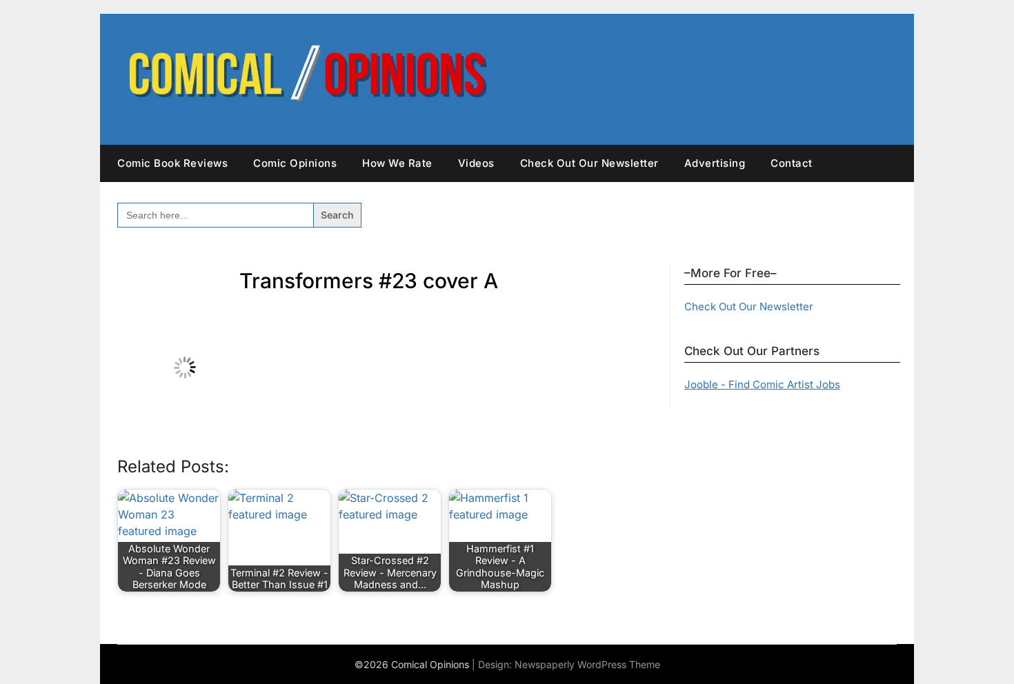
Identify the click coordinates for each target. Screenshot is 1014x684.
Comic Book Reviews (172, 163)
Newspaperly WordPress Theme (587, 664)
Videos (476, 163)
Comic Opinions (295, 163)
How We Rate (397, 163)
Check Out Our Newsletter (589, 163)
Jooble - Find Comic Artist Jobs (762, 384)
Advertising (715, 163)
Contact (792, 163)
